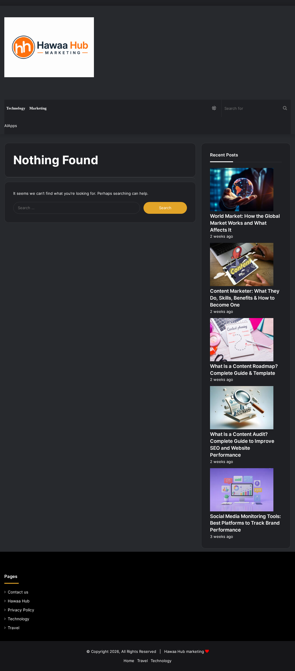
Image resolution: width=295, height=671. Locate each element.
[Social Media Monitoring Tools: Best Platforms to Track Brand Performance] (241, 510)
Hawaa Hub (18, 601)
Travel (13, 627)
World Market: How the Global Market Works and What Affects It (245, 223)
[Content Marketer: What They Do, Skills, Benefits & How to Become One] (241, 284)
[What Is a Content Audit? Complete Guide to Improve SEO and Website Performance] (241, 428)
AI (6, 125)
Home (129, 660)
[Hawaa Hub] (49, 47)
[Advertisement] (199, 52)
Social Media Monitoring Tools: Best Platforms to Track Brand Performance (245, 523)
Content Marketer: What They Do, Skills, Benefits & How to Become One (244, 298)
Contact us (18, 592)
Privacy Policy (21, 610)
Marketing (38, 108)
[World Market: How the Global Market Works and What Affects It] (241, 209)
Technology (15, 108)
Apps (12, 125)
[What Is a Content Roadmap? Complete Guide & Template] (241, 360)
